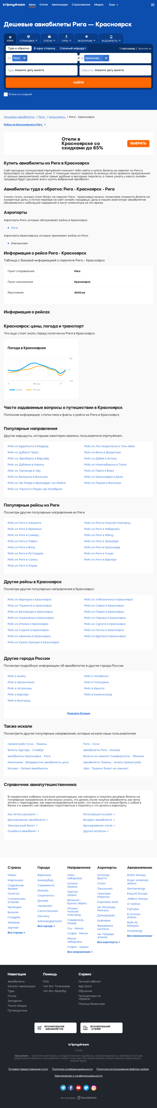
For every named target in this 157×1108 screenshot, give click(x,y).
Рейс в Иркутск (94, 688)
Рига (42, 117)
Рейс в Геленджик (96, 682)
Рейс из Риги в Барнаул (100, 559)
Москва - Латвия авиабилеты (28, 768)
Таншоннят (105, 888)
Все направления (79, 952)
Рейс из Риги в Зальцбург (101, 541)
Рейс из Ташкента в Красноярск (30, 605)
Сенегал (13, 893)
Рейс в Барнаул (18, 694)
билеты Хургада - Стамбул (26, 750)
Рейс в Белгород (19, 700)
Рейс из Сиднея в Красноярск (28, 630)
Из (9, 58)
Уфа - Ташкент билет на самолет (105, 768)
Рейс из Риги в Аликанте (24, 523)
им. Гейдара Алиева (105, 936)
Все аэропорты (107, 942)
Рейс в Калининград (98, 694)
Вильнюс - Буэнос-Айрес (77, 902)
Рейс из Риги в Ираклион (25, 529)
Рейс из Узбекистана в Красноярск (108, 599)
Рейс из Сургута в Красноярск (105, 624)
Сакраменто (46, 885)
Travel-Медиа (17, 1005)
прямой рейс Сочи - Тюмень (27, 744)
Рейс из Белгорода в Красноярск (30, 611)
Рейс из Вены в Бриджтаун (102, 452)
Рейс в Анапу (17, 676)
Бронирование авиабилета (27, 819)
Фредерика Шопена (105, 927)
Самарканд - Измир (76, 922)
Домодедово (106, 915)
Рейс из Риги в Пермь (22, 565)
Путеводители (17, 1010)
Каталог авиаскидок (21, 986)
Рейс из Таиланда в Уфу (24, 470)
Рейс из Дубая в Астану (100, 458)
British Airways (136, 875)
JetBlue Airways (137, 898)
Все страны (15, 932)
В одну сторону (44, 48)
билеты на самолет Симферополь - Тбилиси (113, 756)
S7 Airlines (133, 904)
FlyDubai (133, 909)
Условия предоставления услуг (28, 1069)
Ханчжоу (43, 916)
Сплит (101, 883)
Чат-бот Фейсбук (54, 991)
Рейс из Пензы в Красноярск (104, 630)
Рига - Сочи (91, 744)
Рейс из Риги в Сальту (23, 559)
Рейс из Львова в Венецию (102, 483)
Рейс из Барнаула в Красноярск (29, 599)
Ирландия (14, 907)
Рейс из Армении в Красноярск (29, 636)
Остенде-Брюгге (103, 877)
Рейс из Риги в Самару (23, 535)
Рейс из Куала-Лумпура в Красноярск (33, 642)
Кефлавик (104, 920)
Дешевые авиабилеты (19, 117)
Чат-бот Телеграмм (56, 986)
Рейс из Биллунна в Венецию (28, 476)
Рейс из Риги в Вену (21, 547)
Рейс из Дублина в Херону (26, 464)
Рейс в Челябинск (96, 676)
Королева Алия (107, 902)
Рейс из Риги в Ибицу (99, 535)
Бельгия (13, 912)
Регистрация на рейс (98, 814)
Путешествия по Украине (89, 997)
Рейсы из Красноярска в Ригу (23, 124)
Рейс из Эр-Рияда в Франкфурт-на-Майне (37, 483)
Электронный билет (22, 825)
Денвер (43, 900)
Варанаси (44, 875)
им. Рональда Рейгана (106, 909)
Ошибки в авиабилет (22, 831)
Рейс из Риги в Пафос (23, 541)
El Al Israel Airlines (133, 916)
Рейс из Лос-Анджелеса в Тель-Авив (109, 446)
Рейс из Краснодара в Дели (103, 476)
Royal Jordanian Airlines (138, 882)
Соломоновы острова (16, 900)
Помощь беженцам (91, 1004)
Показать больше (78, 713)
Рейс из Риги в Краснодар (102, 547)
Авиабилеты (16, 981)
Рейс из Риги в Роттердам (25, 553)
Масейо (43, 890)
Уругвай (13, 927)
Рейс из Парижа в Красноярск (105, 617)
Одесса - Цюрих (73, 893)
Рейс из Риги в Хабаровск (102, 529)
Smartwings (134, 931)
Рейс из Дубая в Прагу (23, 452)
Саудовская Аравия (16, 887)
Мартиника (15, 880)
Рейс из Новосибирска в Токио (105, 464)
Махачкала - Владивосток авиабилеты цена (38, 762)
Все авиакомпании (139, 935)
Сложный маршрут (73, 48)
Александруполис (50, 921)
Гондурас (14, 917)
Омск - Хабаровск (74, 877)
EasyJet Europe (137, 893)
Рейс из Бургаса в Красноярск (105, 636)
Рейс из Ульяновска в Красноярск (31, 617)
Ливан (12, 875)
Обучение (85, 991)
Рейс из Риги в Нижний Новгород (107, 523)
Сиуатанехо (46, 895)
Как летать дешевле (22, 814)
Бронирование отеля (98, 825)
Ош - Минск (75, 928)
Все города (45, 926)
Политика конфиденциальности (72, 1069)
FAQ (46, 981)
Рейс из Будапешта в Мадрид (28, 446)
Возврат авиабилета (98, 819)
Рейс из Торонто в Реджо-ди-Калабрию (35, 489)
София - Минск (77, 933)
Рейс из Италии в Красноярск (28, 624)
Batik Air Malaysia (133, 924)
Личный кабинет (89, 981)
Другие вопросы (95, 831)
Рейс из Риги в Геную (98, 553)
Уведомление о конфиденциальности (78, 1076)
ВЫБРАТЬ (138, 143)
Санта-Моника (48, 911)
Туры (11, 991)
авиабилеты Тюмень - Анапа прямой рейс (112, 762)
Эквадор (14, 922)
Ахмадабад (45, 880)
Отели (12, 996)
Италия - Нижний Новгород (74, 911)
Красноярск (57, 117)
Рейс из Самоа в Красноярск (104, 605)
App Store (85, 986)
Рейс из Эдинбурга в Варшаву (28, 458)
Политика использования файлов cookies (122, 1069)
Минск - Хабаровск (74, 940)
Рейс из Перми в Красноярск (104, 611)
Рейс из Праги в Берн (99, 470)
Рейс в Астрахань (20, 688)
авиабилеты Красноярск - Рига (29, 756)
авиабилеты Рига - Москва (101, 750)
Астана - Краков (73, 885)
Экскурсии (15, 1000)
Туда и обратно (18, 48)
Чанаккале (45, 905)
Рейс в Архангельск (21, 682)
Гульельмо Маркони (104, 895)
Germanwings (136, 888)
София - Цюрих (78, 947)
